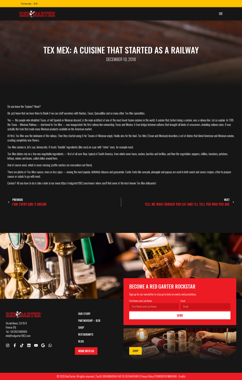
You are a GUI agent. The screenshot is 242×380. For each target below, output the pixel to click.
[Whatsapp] (50, 345)
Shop (81, 327)
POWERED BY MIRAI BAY (166, 376)
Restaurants (85, 334)
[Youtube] (36, 345)
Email (183, 301)
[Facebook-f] (15, 345)
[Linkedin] (29, 345)
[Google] (43, 345)
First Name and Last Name (140, 301)
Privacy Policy (146, 376)
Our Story (84, 314)
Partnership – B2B (29, 3)
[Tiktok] (22, 345)
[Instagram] (8, 345)
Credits (182, 376)
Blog (81, 341)
